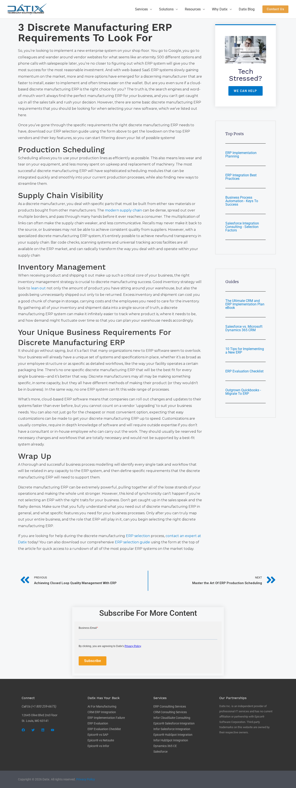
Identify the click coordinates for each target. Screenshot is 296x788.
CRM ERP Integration (102, 712)
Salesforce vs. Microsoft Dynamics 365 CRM (243, 328)
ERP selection (138, 536)
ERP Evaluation (98, 723)
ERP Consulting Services (169, 706)
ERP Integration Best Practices (241, 177)
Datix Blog (247, 9)
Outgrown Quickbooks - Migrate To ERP (243, 392)
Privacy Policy (85, 779)
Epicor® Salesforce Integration (174, 723)
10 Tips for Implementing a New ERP (244, 350)
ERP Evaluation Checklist (244, 371)
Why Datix (220, 9)
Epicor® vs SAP (98, 734)
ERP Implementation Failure (106, 717)
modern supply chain (123, 210)
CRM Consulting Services (170, 712)
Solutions (166, 9)
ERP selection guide (132, 542)
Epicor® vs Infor (98, 746)
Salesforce (160, 751)
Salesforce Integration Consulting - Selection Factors (242, 226)
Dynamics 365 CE (165, 746)
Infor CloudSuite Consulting (171, 717)
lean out (38, 288)
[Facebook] (23, 730)
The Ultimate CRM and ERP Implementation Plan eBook (244, 304)
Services (141, 9)
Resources (193, 9)
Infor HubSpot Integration (170, 740)
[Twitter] (33, 730)
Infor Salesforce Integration (171, 729)
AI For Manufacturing (102, 706)
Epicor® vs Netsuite (101, 740)
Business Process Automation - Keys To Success (241, 200)
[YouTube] (52, 730)
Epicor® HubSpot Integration (172, 734)
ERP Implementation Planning (241, 154)
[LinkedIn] (42, 730)
